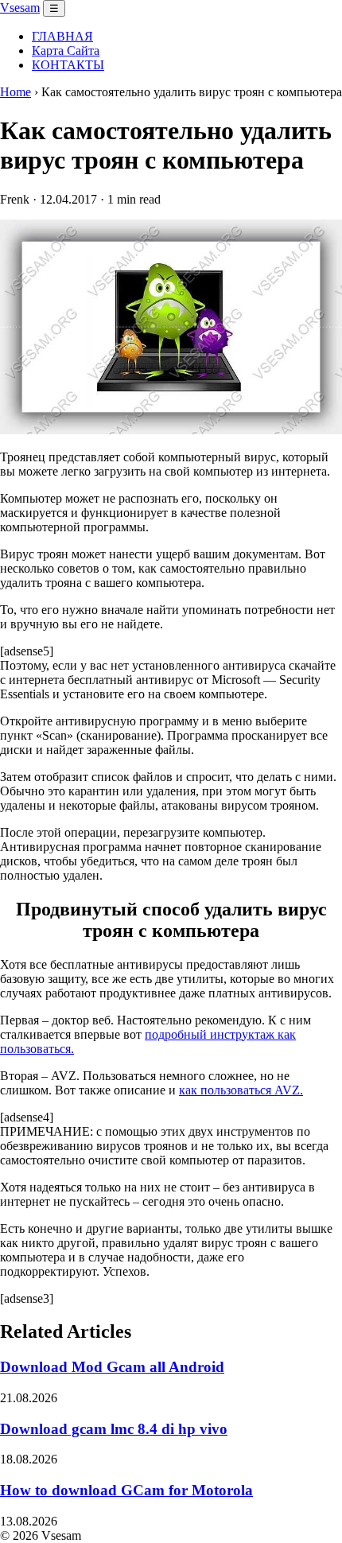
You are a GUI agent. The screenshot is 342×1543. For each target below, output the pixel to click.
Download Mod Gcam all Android (112, 1366)
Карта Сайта (65, 50)
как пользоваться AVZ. (241, 1090)
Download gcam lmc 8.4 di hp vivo (113, 1429)
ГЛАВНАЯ (62, 36)
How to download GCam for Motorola (126, 1490)
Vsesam (20, 7)
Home (15, 92)
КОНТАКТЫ (68, 65)
